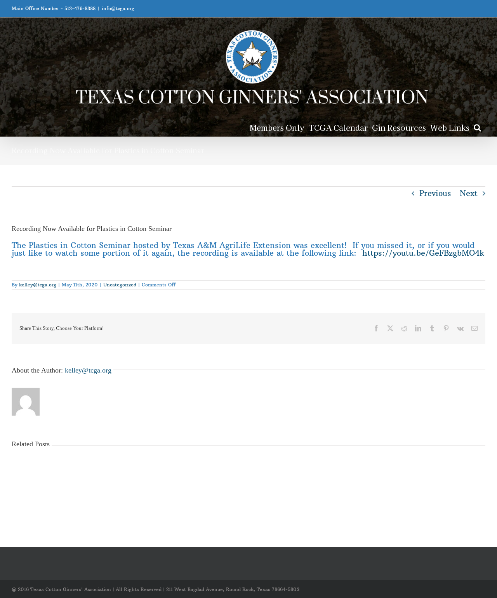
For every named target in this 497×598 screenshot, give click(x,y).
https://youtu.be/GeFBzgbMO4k (423, 253)
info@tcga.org (118, 8)
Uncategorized (119, 285)
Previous (435, 193)
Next (469, 193)
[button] (477, 127)
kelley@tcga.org (37, 285)
